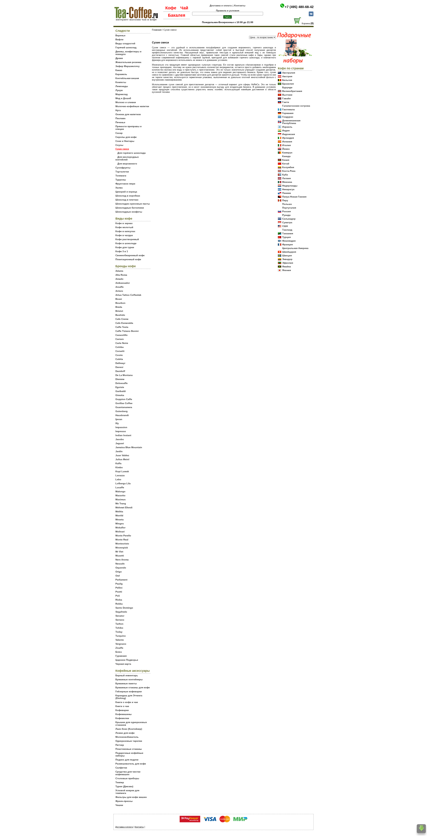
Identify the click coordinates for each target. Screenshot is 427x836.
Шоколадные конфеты (128, 211)
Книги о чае (122, 706)
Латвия (286, 178)
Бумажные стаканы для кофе (132, 687)
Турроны (120, 179)
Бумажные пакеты (126, 683)
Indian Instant (123, 435)
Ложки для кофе (125, 733)
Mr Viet (119, 551)
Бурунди (287, 87)
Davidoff (120, 371)
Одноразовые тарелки (128, 741)
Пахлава (120, 118)
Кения (285, 160)
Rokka (119, 603)
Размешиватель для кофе (130, 763)
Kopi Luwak (122, 471)
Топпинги (120, 175)
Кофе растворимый (127, 239)
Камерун (287, 152)
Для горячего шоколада (131, 153)
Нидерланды (289, 185)
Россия (286, 211)
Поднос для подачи (126, 759)
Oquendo (120, 567)
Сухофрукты (122, 167)
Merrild (119, 515)
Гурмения (121, 656)
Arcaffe (119, 287)
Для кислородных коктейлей (127, 158)
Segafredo (121, 611)
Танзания (287, 233)
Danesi (119, 367)
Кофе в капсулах (125, 231)
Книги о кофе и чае (126, 702)
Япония (286, 270)
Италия (286, 145)
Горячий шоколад (125, 47)
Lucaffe (119, 487)
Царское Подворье (126, 660)
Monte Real (121, 539)
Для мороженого (127, 163)
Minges (119, 523)
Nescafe (120, 563)
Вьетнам (287, 94)
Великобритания (292, 91)
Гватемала (288, 109)
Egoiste (119, 387)
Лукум (119, 90)
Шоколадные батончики (129, 207)
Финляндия (289, 240)
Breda (118, 307)
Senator (119, 615)
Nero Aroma (122, 559)
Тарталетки (122, 171)
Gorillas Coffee (123, 403)
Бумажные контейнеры (129, 679)
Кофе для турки (124, 247)
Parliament (121, 579)
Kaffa (118, 463)
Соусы (119, 145)
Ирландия (288, 138)
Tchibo (119, 627)
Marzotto (120, 495)
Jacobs (119, 439)
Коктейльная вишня (127, 78)
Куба (285, 174)
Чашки (119, 805)
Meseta (119, 519)
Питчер (119, 745)
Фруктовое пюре (125, 183)
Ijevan (118, 419)
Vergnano (120, 643)
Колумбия (288, 167)
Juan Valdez (122, 455)
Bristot (119, 311)
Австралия (288, 72)
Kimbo (119, 467)
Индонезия (288, 134)
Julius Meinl (122, 459)
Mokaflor (120, 527)
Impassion (121, 427)
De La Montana (124, 375)
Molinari (120, 531)
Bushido (120, 315)
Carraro (119, 339)
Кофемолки (122, 718)
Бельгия (287, 80)
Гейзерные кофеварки (128, 691)
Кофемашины (123, 714)
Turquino (120, 635)
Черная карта (123, 664)
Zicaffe (119, 648)
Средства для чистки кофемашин (127, 773)
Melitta (119, 511)
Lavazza (120, 475)
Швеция (287, 255)
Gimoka (119, 395)
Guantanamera (123, 407)
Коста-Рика (288, 171)
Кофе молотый (124, 227)
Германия (287, 113)
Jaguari (119, 443)
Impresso (120, 431)
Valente (119, 639)
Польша (287, 204)
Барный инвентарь (126, 675)
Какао (118, 70)
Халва (119, 187)
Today (118, 631)
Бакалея (176, 15)
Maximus (120, 499)
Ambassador (122, 283)
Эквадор (287, 259)
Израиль (287, 126)
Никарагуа (288, 189)
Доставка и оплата (221, 5)
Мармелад (121, 94)
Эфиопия (287, 263)
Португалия (289, 207)
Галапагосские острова (296, 105)
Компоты (120, 82)
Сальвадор (289, 218)
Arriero (119, 291)
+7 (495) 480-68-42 (299, 7)
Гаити (285, 102)
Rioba (118, 599)
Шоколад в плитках (126, 199)
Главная (156, 29)
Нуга (118, 110)
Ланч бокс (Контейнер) (128, 729)
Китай (285, 163)
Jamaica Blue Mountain (128, 447)
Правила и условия (227, 10)
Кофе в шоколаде (125, 243)
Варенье (120, 35)
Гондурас (287, 116)
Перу (285, 200)
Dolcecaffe (121, 383)
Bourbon (120, 303)
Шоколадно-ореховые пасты (132, 203)
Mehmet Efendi (123, 507)
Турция (286, 237)
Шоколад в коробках (127, 195)
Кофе (170, 8)
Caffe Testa (121, 327)
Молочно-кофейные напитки (132, 106)
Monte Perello (123, 535)
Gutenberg (121, 411)
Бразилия (288, 83)
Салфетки (121, 767)
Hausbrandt (122, 415)
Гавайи (286, 98)
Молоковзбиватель (127, 737)
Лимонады (121, 86)
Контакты (239, 5)
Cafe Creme (121, 319)
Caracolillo (121, 335)
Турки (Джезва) (124, 786)
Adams (119, 271)
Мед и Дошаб (123, 98)
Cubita (119, 359)
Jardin (119, 451)
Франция (287, 244)
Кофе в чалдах (124, 235)
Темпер (119, 782)
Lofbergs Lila (123, 483)
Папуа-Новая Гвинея (294, 196)
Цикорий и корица (126, 191)
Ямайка (286, 266)
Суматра (287, 222)
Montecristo (122, 543)
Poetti (118, 591)
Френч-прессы (124, 801)
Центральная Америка (295, 248)
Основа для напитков (128, 114)
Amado (119, 279)
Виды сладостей (125, 43)
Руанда (286, 215)
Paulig (119, 583)
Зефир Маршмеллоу (127, 66)
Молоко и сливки (125, 102)
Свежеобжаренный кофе (130, 255)
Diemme (119, 379)
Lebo (118, 479)
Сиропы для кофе (126, 137)
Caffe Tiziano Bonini (127, 331)
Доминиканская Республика (291, 121)
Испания (287, 141)
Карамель (121, 74)
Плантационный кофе (128, 259)
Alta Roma (121, 275)
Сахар (119, 133)
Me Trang (120, 503)
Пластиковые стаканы (128, 749)
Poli (117, 595)
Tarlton (119, 623)
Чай (184, 8)
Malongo (120, 491)
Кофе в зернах (124, 223)
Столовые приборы (127, 778)
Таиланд (287, 229)
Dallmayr (120, 363)
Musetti (119, 555)
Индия (286, 130)
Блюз (118, 652)
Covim (119, 355)
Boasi (118, 299)
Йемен (286, 149)
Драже (119, 58)
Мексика (287, 182)
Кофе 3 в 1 (121, 251)
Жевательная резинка (128, 62)
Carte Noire (121, 343)
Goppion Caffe (123, 399)
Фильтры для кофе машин (131, 797)
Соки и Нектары (124, 141)
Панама (286, 193)
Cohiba (119, 347)
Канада (286, 156)
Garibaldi (120, 391)
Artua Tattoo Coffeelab (128, 295)
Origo (118, 571)
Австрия (287, 76)
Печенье (120, 122)
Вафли (119, 39)
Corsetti (119, 351)
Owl (117, 575)
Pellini (118, 587)
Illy (117, 423)
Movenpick (121, 547)
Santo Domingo (124, 607)
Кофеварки (122, 710)
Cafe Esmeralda (124, 323)
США (285, 226)
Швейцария (289, 251)
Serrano (119, 619)
